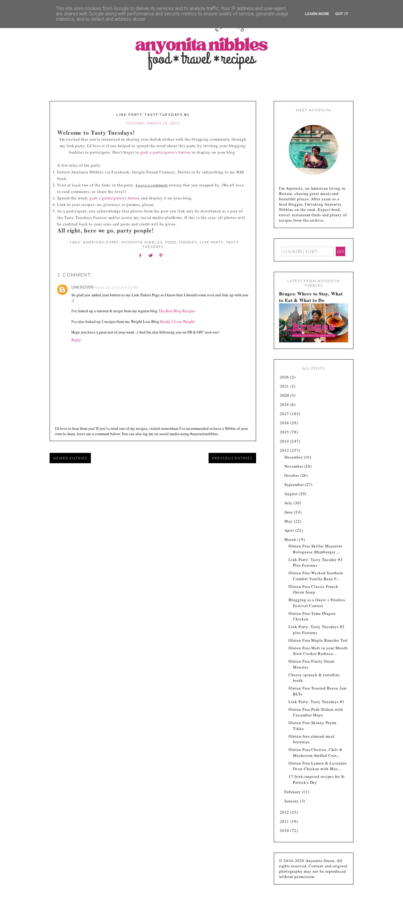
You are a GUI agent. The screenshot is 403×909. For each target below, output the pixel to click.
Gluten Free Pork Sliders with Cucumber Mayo (316, 712)
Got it (341, 14)
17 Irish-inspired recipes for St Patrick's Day (317, 779)
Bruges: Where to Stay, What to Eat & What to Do (311, 296)
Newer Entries (70, 458)
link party (212, 242)
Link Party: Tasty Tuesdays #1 (316, 701)
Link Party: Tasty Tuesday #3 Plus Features (316, 562)
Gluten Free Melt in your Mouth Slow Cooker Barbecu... (318, 650)
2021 (285, 386)
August (291, 493)
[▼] (279, 450)
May (289, 521)
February (293, 791)
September (294, 484)
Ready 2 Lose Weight (177, 321)
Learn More (317, 14)
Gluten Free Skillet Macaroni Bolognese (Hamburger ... (315, 548)
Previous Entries (232, 458)
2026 (285, 377)
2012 (285, 812)
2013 (285, 450)
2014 (285, 441)
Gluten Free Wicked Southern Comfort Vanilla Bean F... (316, 575)
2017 (285, 413)
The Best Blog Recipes (176, 310)
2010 (285, 830)
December (294, 457)
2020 (285, 395)
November (294, 466)
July (289, 502)
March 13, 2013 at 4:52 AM (116, 287)
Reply (76, 339)
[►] (279, 377)
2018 (285, 404)
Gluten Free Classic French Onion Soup (313, 589)
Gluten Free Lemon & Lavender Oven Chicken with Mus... (317, 766)
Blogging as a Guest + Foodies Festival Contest (317, 602)
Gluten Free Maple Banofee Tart (318, 640)
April (289, 530)
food (171, 242)
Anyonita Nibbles (142, 242)
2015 (285, 432)
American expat (101, 242)
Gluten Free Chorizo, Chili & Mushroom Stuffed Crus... (315, 752)
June (289, 512)
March (290, 539)
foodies (188, 242)
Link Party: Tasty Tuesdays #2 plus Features (316, 629)
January (292, 801)
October (292, 475)
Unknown (82, 287)
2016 (285, 422)
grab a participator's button (165, 152)
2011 (285, 821)
